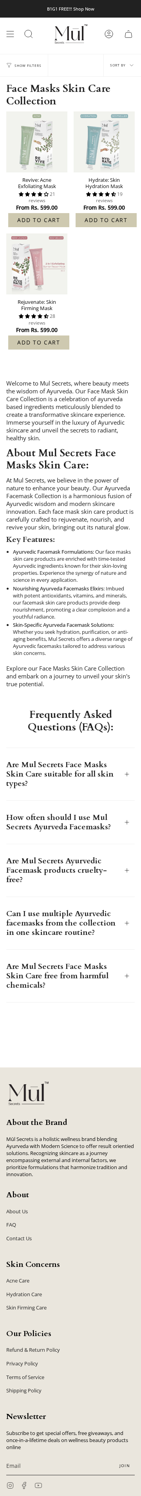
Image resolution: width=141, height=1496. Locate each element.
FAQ (11, 1224)
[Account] (109, 34)
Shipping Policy (24, 1390)
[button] (28, 34)
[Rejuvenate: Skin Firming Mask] (36, 263)
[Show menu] (10, 34)
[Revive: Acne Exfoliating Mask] (36, 141)
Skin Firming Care (26, 1307)
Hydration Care (24, 1294)
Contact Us (19, 1238)
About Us (17, 1211)
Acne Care (17, 1280)
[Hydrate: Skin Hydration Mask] (104, 141)
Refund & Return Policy (33, 1349)
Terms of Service (25, 1377)
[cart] (128, 34)
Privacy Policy (22, 1363)
